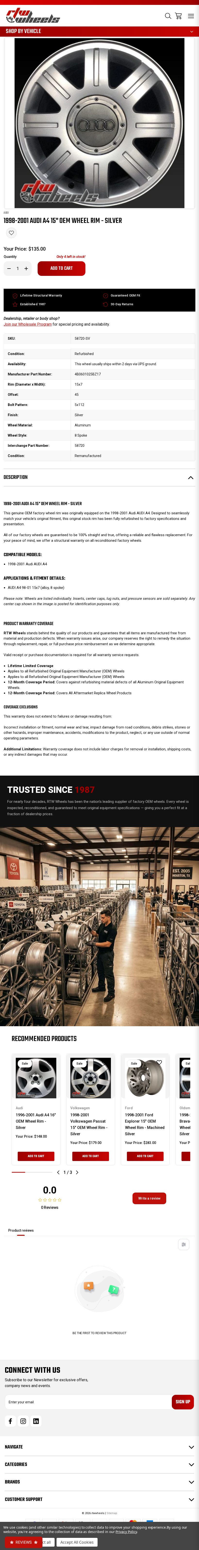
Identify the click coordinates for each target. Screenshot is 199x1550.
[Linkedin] (35, 1421)
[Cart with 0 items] (178, 16)
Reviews (24, 1542)
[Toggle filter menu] (183, 1244)
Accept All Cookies (77, 1542)
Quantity (10, 257)
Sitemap (112, 1513)
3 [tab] (45, 1172)
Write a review (149, 1198)
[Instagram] (23, 1421)
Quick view (33, 1089)
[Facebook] (10, 1421)
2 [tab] (32, 1172)
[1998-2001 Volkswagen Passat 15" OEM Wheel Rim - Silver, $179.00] (90, 1078)
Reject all (42, 1542)
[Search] (168, 16)
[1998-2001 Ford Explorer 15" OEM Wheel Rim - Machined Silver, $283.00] (145, 1078)
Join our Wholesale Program (28, 324)
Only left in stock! (71, 257)
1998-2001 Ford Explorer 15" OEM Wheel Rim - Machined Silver (145, 1124)
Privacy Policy (126, 1531)
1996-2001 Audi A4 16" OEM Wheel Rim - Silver (36, 1121)
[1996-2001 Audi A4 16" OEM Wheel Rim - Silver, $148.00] (36, 1078)
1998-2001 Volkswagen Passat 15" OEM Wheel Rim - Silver (89, 1124)
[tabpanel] (36, 1109)
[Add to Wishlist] (11, 233)
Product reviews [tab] (21, 1230)
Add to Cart (36, 1156)
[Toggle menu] (191, 16)
